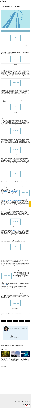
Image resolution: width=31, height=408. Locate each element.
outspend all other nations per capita (15, 198)
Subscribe (26, 401)
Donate (22, 401)
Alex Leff (3, 360)
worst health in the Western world (15, 199)
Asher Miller (23, 360)
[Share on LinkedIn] (21, 321)
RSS (29, 401)
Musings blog (17, 8)
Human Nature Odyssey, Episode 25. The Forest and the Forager (5, 359)
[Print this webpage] (27, 321)
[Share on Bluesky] (3, 321)
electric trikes (5, 284)
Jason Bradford (27, 360)
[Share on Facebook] (9, 321)
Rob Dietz (22, 361)
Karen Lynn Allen (4, 8)
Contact (18, 401)
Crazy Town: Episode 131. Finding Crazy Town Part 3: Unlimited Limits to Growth (25, 359)
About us (14, 401)
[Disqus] (15, 378)
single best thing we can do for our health (10, 191)
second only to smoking (16, 230)
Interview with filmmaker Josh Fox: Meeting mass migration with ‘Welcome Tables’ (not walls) (15, 359)
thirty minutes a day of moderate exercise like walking (12, 200)
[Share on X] (15, 321)
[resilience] (3, 1)
